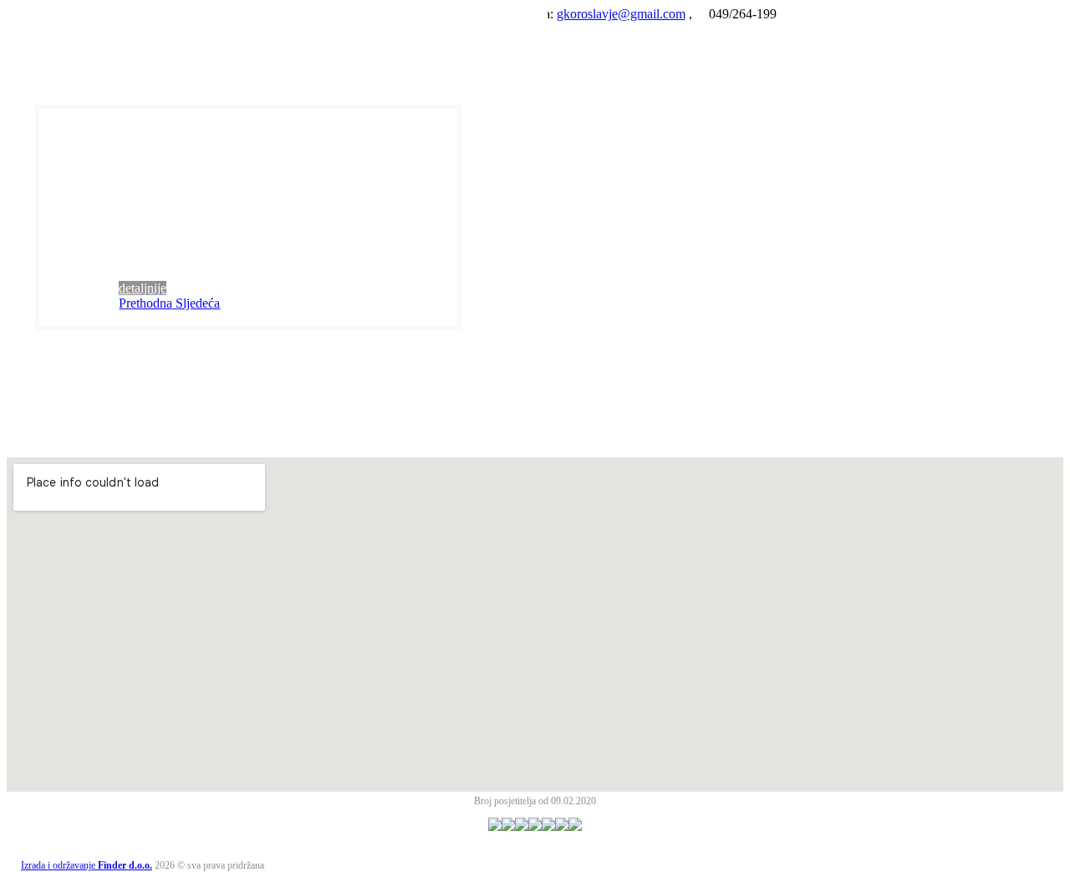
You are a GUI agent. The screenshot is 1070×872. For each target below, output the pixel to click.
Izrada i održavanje (86, 865)
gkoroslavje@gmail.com (621, 14)
